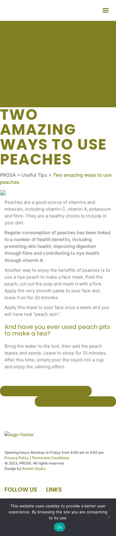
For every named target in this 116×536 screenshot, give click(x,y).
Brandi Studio (34, 468)
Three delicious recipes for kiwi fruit (47, 391)
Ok (59, 527)
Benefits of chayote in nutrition (73, 401)
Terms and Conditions (50, 458)
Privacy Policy (16, 458)
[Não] (109, 517)
